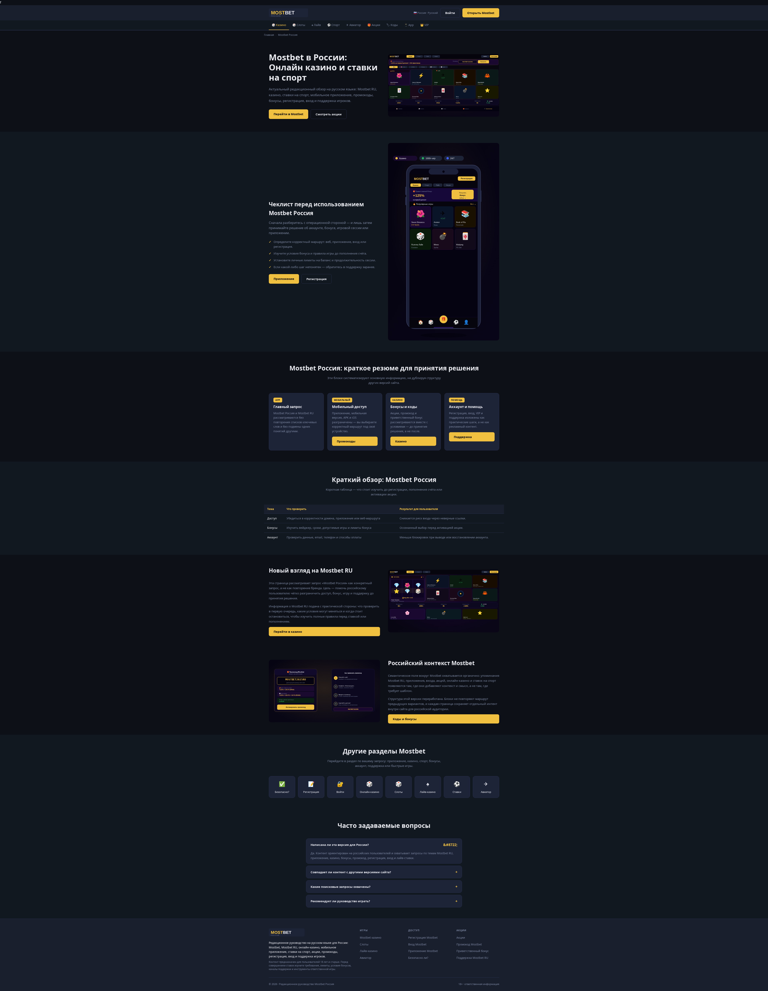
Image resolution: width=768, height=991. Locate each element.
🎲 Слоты (298, 25)
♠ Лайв (316, 25)
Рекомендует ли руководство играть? (340, 901)
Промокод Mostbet (469, 944)
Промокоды (346, 441)
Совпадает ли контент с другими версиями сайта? (351, 872)
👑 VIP (424, 25)
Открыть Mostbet (480, 13)
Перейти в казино (288, 632)
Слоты (364, 944)
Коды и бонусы (405, 719)
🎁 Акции (373, 25)
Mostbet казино (370, 937)
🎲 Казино (279, 25)
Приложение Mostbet (423, 951)
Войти (450, 13)
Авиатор (365, 958)
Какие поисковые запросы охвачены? (340, 887)
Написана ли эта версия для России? (340, 845)
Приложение (284, 279)
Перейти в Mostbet (288, 114)
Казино (401, 441)
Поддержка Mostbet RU (472, 958)
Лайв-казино (368, 951)
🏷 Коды (392, 25)
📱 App (409, 25)
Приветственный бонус (472, 951)
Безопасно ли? (418, 958)
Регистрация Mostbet (423, 937)
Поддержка (463, 437)
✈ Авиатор (353, 25)
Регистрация (316, 279)
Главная (269, 35)
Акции (460, 937)
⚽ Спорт (333, 25)
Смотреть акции (329, 114)
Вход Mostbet (417, 944)
